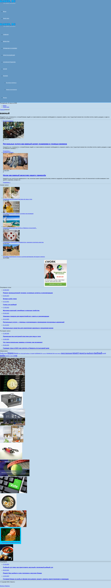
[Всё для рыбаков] (7, 3)
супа (15, 356)
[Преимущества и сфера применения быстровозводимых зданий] (12, 425)
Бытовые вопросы (11, 82)
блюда (10, 353)
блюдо (16, 353)
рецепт (75, 353)
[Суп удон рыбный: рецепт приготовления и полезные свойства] (8, 509)
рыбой (104, 353)
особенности (38, 353)
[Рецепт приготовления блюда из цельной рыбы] (13, 526)
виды (20, 353)
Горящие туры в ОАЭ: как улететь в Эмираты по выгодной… (20, 228)
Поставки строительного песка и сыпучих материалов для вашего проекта (24, 256)
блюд (5, 353)
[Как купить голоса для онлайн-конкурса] (13, 492)
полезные (44, 353)
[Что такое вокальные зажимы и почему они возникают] (11, 212)
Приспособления (9, 55)
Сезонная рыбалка (9, 62)
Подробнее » (6, 151)
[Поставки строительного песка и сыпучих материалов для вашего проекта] (11, 255)
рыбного (90, 353)
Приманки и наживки (10, 48)
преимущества (50, 353)
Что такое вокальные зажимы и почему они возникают (18, 213)
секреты (7, 355)
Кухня (5, 69)
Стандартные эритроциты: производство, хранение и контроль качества (23, 242)
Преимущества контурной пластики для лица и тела (17, 199)
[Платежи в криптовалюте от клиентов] (12, 391)
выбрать (28, 353)
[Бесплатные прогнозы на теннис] (14, 475)
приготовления (66, 353)
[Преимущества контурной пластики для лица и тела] (11, 198)
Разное (5, 75)
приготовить (57, 353)
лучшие (32, 353)
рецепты (82, 353)
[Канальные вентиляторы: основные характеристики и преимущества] (11, 408)
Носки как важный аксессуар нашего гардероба (24, 175)
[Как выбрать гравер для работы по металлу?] (11, 459)
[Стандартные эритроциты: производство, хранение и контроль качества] (11, 241)
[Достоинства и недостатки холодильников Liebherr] (11, 442)
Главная (2, 109)
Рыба (2, 353)
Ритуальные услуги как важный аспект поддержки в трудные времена (35, 144)
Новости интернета (11, 89)
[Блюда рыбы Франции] (6, 560)
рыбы (2, 355)
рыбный (98, 353)
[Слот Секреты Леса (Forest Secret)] (10, 543)
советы (11, 355)
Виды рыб (6, 41)
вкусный (23, 353)
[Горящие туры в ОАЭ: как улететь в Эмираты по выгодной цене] (11, 226)
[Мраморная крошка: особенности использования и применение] (12, 374)
